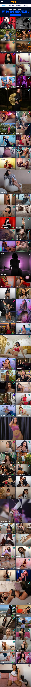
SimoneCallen (3, 157)
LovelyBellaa (3, 239)
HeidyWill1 (3, 556)
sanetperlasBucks (20, 333)
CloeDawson (3, 145)
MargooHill (18, 168)
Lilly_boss (18, 286)
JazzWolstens (19, 39)
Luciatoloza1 (18, 309)
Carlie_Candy (3, 274)
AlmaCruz (3, 544)
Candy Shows (26, 5)
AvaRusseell (3, 321)
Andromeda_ (3, 86)
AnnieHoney (18, 251)
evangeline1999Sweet (5, 521)
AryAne (17, 121)
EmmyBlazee (3, 368)
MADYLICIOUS (19, 615)
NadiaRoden (3, 627)
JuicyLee (18, 462)
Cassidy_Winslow (4, 439)
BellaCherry (3, 309)
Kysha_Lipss (3, 286)
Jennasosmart (19, 368)
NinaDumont (18, 157)
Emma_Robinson (4, 110)
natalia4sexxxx (19, 544)
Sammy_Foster (19, 662)
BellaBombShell (19, 298)
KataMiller (18, 392)
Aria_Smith (3, 415)
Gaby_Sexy (18, 239)
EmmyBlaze (18, 568)
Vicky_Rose (3, 533)
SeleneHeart (19, 86)
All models (3, 5)
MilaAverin (18, 227)
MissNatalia (3, 638)
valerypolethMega (20, 638)
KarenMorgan (3, 39)
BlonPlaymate (3, 168)
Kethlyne (2, 392)
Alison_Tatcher (19, 133)
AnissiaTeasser (4, 204)
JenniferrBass (19, 321)
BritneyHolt (3, 474)
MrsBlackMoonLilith (20, 474)
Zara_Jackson (19, 403)
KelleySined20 (4, 74)
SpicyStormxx (3, 685)
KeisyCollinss (19, 51)
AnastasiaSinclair (19, 74)
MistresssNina (4, 486)
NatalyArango (19, 204)
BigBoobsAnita (19, 450)
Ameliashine (18, 580)
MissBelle (18, 380)
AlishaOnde (18, 556)
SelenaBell (18, 63)
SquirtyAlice (18, 415)
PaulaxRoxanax (19, 486)
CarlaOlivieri (3, 403)
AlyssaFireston (4, 650)
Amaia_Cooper (4, 356)
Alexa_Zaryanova (4, 227)
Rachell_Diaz (3, 51)
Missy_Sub (3, 497)
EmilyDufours (3, 662)
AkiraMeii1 (3, 462)
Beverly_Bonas (4, 192)
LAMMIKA (18, 533)
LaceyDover (3, 133)
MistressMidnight (4, 27)
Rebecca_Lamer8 (4, 298)
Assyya (2, 603)
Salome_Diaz (3, 380)
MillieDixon (18, 145)
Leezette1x (3, 568)
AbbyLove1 (18, 627)
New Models (18, 5)
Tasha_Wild (3, 63)
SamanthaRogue (4, 121)
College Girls (11, 5)
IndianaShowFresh (4, 580)
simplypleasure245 (20, 497)
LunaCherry (3, 450)
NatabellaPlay (3, 215)
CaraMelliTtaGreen (20, 650)
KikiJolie (2, 333)
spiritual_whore (19, 215)
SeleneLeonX (3, 251)
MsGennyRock (19, 27)
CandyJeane (3, 615)
